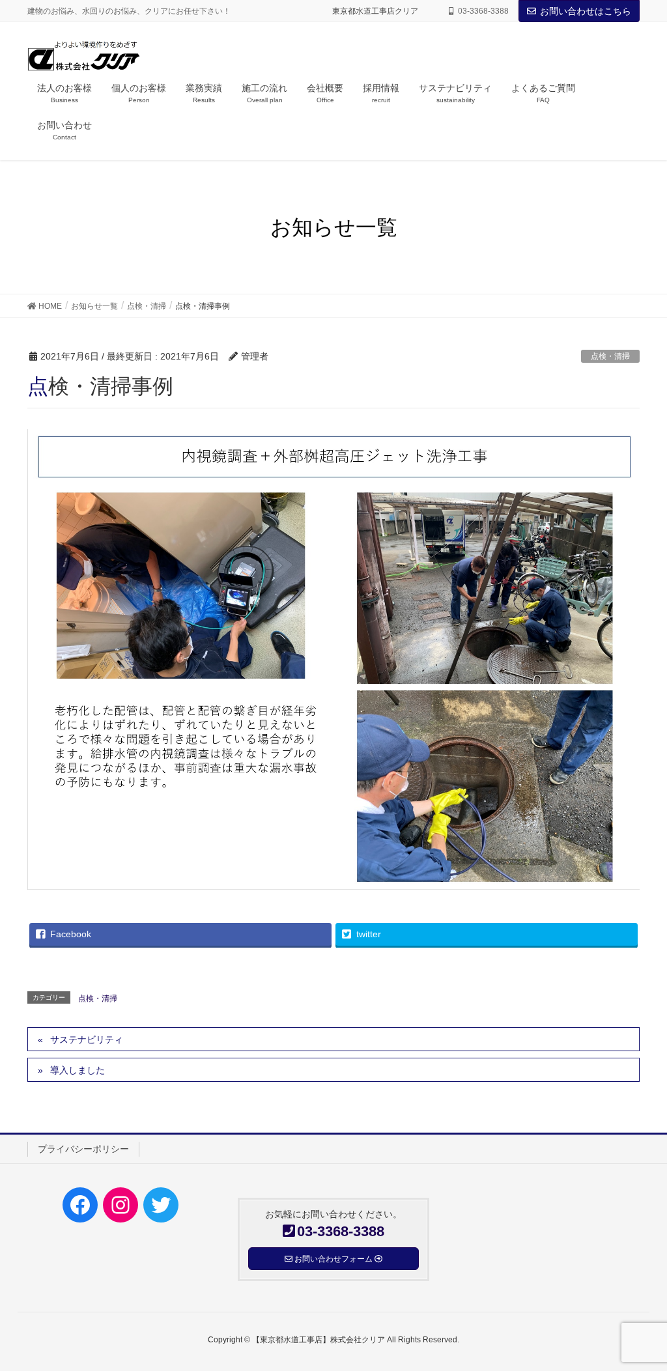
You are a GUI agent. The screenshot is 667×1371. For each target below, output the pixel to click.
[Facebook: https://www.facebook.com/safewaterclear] (80, 1205)
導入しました (77, 1070)
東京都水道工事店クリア (379, 11)
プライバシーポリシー (83, 1149)
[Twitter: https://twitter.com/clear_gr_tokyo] (160, 1205)
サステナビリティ (86, 1039)
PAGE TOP (638, 1318)
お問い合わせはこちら (585, 11)
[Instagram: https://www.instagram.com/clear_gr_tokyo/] (120, 1205)
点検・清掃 (610, 356)
